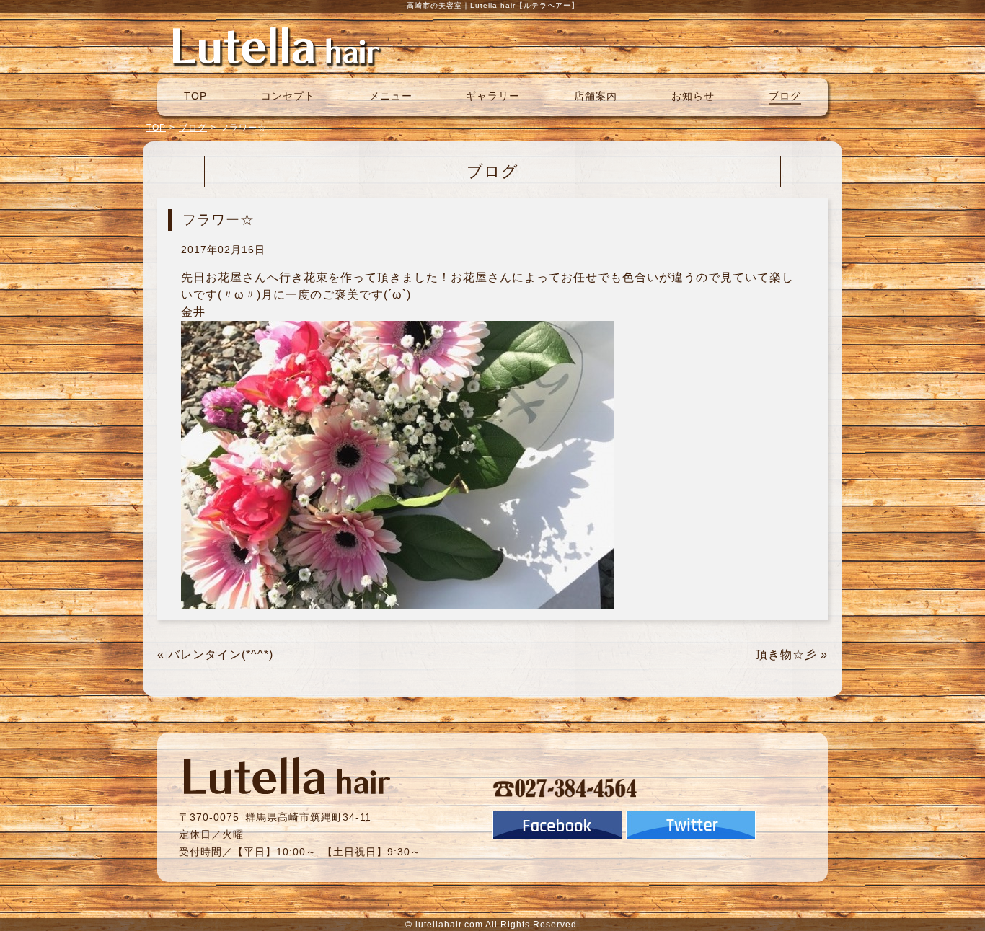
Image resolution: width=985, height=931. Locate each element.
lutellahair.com (449, 924)
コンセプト (288, 96)
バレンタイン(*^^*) (220, 654)
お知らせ (693, 96)
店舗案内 (595, 96)
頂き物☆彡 (786, 654)
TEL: (565, 787)
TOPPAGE (276, 45)
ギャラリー (493, 96)
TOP (195, 96)
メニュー (390, 96)
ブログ (785, 96)
